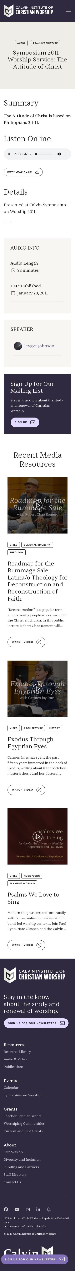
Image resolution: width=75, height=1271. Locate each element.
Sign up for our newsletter (32, 1023)
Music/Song (32, 876)
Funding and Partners (21, 1167)
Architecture (33, 728)
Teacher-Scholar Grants (22, 1116)
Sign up (21, 422)
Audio (21, 43)
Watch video (22, 642)
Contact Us (12, 1182)
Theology (16, 552)
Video (14, 545)
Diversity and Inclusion (22, 1160)
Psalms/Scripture (45, 43)
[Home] (28, 11)
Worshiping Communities (24, 1124)
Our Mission (13, 1152)
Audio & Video (15, 1059)
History (54, 728)
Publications (14, 1067)
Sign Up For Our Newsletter (30, 1259)
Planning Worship (22, 883)
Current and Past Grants (23, 1131)
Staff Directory (15, 1175)
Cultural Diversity (37, 545)
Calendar (11, 1088)
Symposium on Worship (22, 1095)
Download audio (19, 172)
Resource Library (17, 1052)
